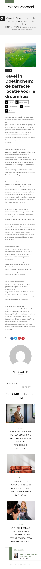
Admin (11, 102)
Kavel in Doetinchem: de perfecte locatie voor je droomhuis (20, 86)
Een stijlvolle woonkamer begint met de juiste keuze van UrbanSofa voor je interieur (21, 488)
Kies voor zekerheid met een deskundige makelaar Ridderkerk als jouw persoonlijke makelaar (20, 440)
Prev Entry (13, 384)
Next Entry (26, 387)
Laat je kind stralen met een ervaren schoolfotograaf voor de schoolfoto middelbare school (21, 535)
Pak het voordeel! (20, 7)
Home (8, 27)
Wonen (17, 27)
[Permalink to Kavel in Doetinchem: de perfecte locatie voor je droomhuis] (20, 55)
